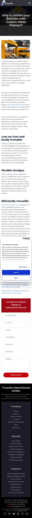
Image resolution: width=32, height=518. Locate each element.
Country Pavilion (16, 479)
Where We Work (16, 416)
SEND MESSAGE (16, 375)
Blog (16, 425)
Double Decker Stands (16, 482)
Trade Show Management (16, 452)
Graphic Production (16, 449)
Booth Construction (16, 446)
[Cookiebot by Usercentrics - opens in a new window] (23, 239)
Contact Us (16, 427)
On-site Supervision (16, 460)
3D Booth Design (16, 444)
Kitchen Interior (16, 484)
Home (16, 411)
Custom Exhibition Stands (16, 473)
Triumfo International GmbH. (21, 509)
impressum (20, 510)
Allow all (16, 272)
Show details (23, 267)
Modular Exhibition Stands (16, 476)
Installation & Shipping (16, 454)
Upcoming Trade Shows (16, 422)
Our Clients (16, 419)
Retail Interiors (16, 487)
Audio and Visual (16, 457)
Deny (15, 278)
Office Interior (16, 490)
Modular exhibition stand (11, 205)
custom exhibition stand (15, 105)
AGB (25, 510)
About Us (16, 414)
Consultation (16, 441)
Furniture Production (16, 492)
